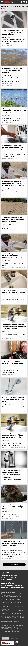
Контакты (18, 585)
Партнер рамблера (14, 638)
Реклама (14, 577)
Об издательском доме (9, 575)
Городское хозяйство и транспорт (14, 267)
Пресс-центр (5, 577)
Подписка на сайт (7, 585)
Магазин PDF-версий (8, 580)
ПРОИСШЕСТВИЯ (7, 45)
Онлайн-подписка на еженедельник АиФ (8, 582)
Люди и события (7, 122)
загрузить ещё (14, 564)
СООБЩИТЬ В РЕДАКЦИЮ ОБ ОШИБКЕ (12, 587)
